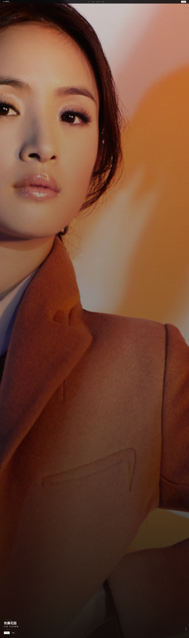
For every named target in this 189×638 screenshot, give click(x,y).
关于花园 (92, 1)
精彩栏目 (103, 1)
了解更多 (13, 632)
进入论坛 (183, 1)
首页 (89, 1)
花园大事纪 (98, 1)
